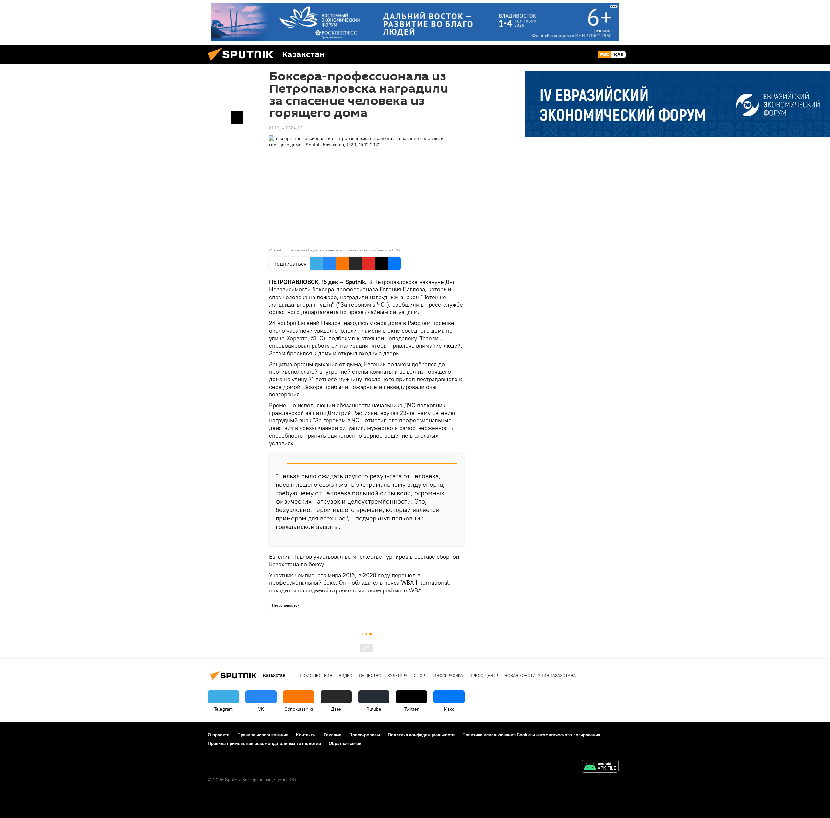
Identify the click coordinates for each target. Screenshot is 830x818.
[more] (453, 538)
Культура (397, 675)
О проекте (219, 735)
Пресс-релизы (364, 735)
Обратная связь (345, 743)
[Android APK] (600, 767)
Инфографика (448, 675)
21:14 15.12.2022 (285, 127)
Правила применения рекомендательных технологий (264, 743)
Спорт (420, 675)
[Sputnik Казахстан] (243, 62)
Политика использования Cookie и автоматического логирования (531, 735)
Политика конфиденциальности (421, 735)
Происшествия (315, 675)
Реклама (332, 735)
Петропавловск (285, 605)
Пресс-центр (483, 675)
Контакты (306, 735)
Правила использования (262, 735)
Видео (345, 675)
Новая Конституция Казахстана (540, 675)
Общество (370, 675)
